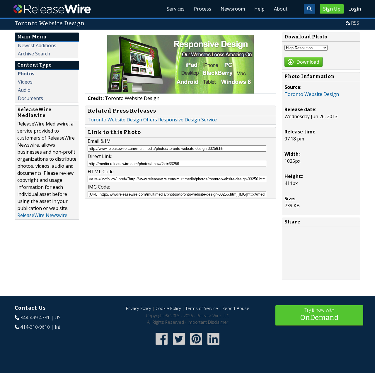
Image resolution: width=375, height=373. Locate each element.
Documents (30, 98)
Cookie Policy (168, 308)
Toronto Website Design (311, 94)
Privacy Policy (138, 308)
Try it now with (319, 314)
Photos (26, 73)
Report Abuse (235, 308)
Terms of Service (201, 308)
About (280, 9)
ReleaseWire (52, 9)
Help (259, 9)
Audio (24, 90)
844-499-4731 (35, 317)
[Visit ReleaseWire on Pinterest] (196, 345)
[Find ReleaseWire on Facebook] (162, 345)
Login (354, 9)
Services (176, 9)
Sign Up (331, 9)
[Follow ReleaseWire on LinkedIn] (213, 345)
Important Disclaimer (208, 322)
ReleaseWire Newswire (42, 215)
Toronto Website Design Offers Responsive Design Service (152, 119)
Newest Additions (37, 45)
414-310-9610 (35, 327)
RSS (355, 23)
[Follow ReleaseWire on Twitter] (179, 345)
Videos (25, 82)
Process (202, 9)
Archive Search (34, 53)
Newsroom (233, 9)
